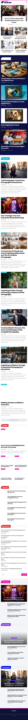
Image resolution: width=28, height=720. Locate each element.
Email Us (14, 710)
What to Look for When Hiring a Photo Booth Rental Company (16, 616)
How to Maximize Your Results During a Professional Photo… (14, 641)
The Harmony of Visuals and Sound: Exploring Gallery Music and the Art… (16, 690)
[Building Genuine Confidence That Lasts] (14, 392)
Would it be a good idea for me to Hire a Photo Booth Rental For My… (16, 610)
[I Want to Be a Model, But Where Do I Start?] (7, 472)
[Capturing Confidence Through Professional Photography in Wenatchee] (14, 355)
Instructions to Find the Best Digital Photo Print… (12, 147)
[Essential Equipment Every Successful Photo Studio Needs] (21, 44)
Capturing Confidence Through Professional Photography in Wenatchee (13, 367)
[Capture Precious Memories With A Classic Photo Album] (4, 659)
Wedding (13, 5)
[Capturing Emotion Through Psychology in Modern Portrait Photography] (14, 280)
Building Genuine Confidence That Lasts (12, 404)
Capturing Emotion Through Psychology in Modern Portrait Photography (12, 292)
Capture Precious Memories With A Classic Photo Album (15, 658)
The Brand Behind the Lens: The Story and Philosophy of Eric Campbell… (16, 701)
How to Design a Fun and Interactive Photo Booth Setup (12, 217)
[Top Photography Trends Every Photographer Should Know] (7, 31)
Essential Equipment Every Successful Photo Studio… (16, 514)
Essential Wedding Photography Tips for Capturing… (17, 503)
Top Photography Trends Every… (7, 37)
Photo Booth (3, 197)
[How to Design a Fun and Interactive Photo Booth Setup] (14, 205)
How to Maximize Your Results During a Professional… (16, 508)
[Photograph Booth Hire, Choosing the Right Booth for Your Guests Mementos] (4, 605)
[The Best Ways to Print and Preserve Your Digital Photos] (14, 69)
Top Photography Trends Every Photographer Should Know (13, 181)
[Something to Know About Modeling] (21, 472)
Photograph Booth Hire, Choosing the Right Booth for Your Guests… (16, 604)
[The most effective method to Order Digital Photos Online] (14, 92)
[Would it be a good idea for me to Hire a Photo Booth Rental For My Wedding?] (4, 611)
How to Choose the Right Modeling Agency (11, 568)
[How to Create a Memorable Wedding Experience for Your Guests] (14, 13)
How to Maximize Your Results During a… (7, 51)
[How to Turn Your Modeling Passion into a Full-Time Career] (14, 436)
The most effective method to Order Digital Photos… (12, 103)
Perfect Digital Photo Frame (10, 125)
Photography (4, 162)
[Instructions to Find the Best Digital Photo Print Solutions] (14, 137)
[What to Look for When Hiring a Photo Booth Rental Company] (4, 617)
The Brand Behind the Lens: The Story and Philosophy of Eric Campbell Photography (13, 330)
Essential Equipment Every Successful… (20, 51)
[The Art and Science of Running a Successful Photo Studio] (4, 654)
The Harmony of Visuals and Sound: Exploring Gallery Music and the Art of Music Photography (13, 254)
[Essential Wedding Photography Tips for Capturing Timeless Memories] (21, 31)
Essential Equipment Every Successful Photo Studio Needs (16, 647)
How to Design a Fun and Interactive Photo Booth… (16, 519)
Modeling (3, 429)
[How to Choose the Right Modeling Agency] (7, 460)
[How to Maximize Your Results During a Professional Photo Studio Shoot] (7, 44)
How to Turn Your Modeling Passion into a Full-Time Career (12, 446)
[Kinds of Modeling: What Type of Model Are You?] (21, 460)
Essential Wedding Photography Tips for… (21, 37)
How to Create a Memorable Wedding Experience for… (16, 491)
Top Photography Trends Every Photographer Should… (14, 497)
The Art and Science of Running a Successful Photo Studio (15, 653)
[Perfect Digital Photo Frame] (14, 115)
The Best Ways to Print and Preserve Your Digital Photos (13, 79)
